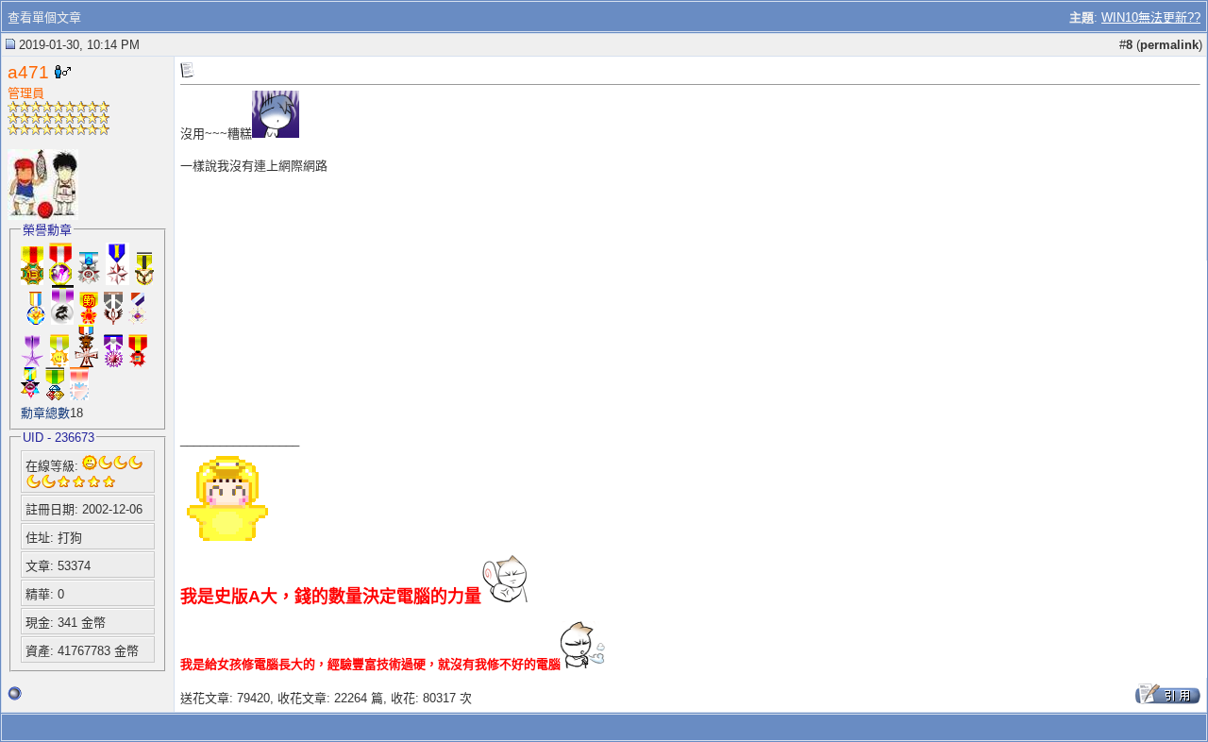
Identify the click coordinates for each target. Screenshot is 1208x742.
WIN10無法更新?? (1150, 17)
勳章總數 (45, 413)
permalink (1169, 45)
